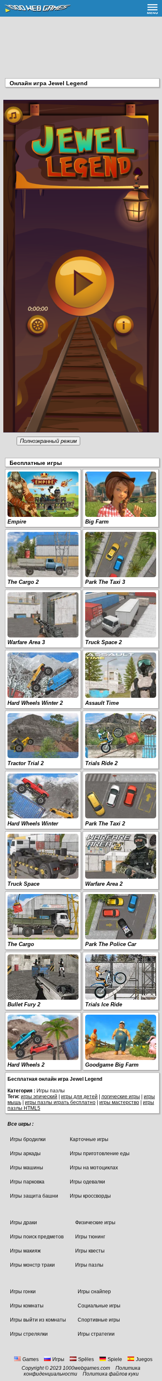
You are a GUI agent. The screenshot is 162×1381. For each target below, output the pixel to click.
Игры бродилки (28, 1139)
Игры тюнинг (90, 1237)
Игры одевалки (87, 1182)
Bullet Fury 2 (23, 1004)
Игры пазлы (89, 1265)
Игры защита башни (34, 1196)
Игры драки (23, 1222)
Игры (58, 1359)
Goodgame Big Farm (112, 1065)
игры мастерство (119, 1102)
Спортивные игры (99, 1320)
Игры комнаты (27, 1306)
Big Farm (97, 522)
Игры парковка (27, 1182)
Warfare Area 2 (104, 884)
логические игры (120, 1096)
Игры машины (26, 1168)
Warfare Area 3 (26, 642)
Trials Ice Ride (103, 1004)
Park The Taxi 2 (105, 823)
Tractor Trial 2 (25, 763)
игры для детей (79, 1096)
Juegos (144, 1359)
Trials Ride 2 (101, 763)
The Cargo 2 (23, 582)
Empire (16, 522)
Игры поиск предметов (37, 1237)
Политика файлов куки (111, 1374)
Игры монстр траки (32, 1265)
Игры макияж (25, 1251)
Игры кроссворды (90, 1196)
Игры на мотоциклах (94, 1168)
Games (30, 1359)
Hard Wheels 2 (25, 1065)
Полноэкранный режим (48, 441)
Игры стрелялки (29, 1334)
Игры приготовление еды (100, 1153)
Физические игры (95, 1222)
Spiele (115, 1359)
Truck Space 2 (103, 642)
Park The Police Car (110, 944)
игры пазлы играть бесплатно (60, 1102)
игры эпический (39, 1096)
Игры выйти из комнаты (38, 1320)
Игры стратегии (96, 1334)
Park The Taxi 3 (105, 582)
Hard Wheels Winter (32, 823)
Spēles (86, 1359)
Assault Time (102, 703)
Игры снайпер (94, 1292)
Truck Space (23, 884)
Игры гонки (23, 1292)
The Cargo (20, 944)
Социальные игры (99, 1306)
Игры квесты (90, 1251)
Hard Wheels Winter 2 (35, 703)
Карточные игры (89, 1139)
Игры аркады (25, 1153)
